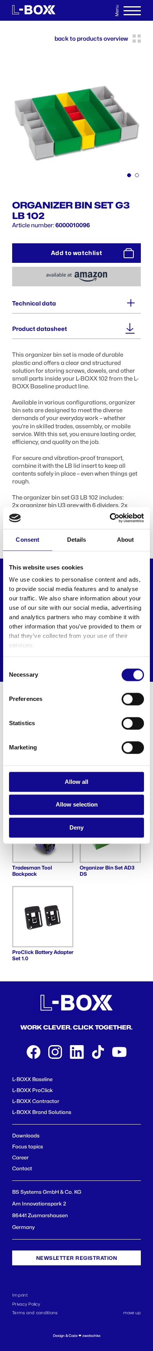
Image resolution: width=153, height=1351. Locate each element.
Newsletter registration (76, 1258)
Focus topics (27, 1146)
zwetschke (91, 1335)
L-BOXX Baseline (32, 1079)
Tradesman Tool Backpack (32, 870)
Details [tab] (76, 539)
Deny (76, 827)
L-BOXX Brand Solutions (41, 1112)
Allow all (76, 781)
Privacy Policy (26, 1304)
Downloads (26, 1135)
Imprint (20, 1295)
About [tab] (125, 539)
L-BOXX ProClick (32, 1090)
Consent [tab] (27, 539)
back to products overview (91, 38)
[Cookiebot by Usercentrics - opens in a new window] (110, 518)
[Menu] (132, 10)
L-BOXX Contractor (35, 1101)
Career (20, 1157)
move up (132, 1312)
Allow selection (77, 804)
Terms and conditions (35, 1312)
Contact (22, 1168)
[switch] (133, 699)
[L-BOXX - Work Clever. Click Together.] (33, 10)
